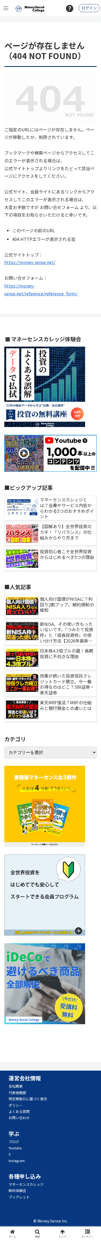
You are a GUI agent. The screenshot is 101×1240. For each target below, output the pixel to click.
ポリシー (16, 1105)
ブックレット (19, 1197)
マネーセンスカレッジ (26, 1184)
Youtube (15, 1147)
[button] (90, 895)
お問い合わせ (19, 1117)
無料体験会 (17, 1190)
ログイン (89, 8)
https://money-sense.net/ (29, 262)
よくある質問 (19, 1111)
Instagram (17, 1160)
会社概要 (16, 1086)
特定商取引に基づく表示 (28, 1098)
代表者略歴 (17, 1092)
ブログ (14, 1141)
